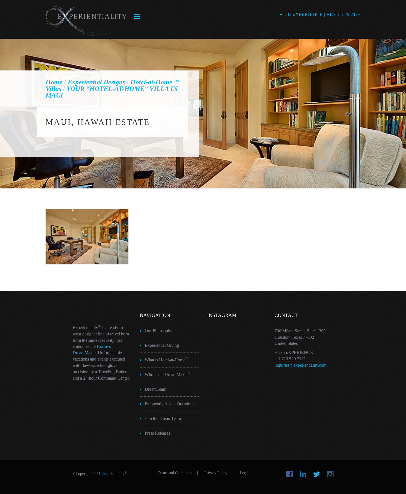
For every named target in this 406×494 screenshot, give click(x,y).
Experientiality (86, 19)
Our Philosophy (158, 330)
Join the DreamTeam (163, 418)
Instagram (330, 474)
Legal (244, 473)
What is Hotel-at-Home (167, 359)
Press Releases (157, 433)
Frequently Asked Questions (169, 403)
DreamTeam (155, 389)
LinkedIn (303, 474)
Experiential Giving (162, 345)
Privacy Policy (215, 473)
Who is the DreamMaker (167, 374)
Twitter (316, 474)
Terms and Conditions (175, 473)
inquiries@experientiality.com (300, 365)
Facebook (289, 474)
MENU (137, 16)
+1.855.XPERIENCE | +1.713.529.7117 (320, 14)
